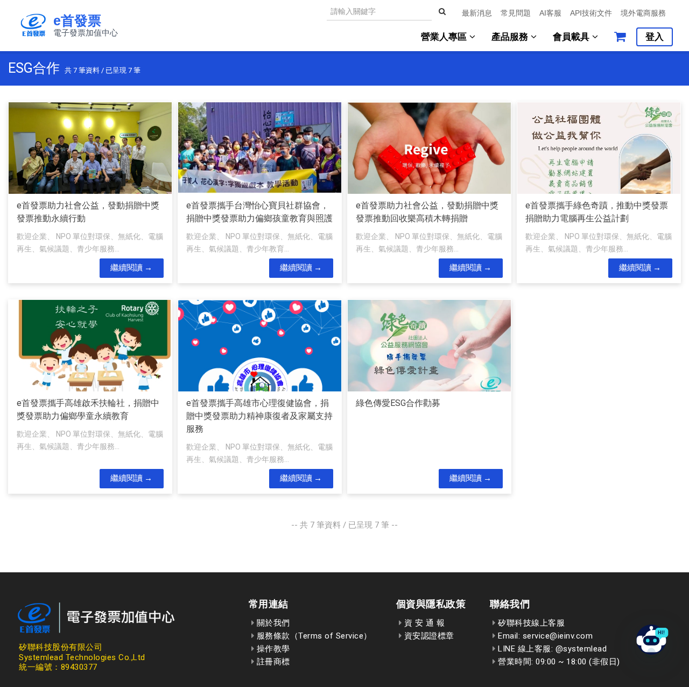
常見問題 (516, 13)
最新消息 (477, 13)
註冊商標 (272, 662)
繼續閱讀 (126, 267)
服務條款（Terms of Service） (313, 636)
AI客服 (550, 13)
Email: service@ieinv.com (544, 636)
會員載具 (572, 37)
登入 (654, 37)
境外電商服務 (643, 13)
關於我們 (272, 623)
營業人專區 (445, 37)
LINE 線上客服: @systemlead (551, 649)
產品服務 (511, 37)
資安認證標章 (428, 636)
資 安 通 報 (423, 623)
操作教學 (272, 649)
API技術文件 (591, 13)
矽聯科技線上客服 (530, 623)
